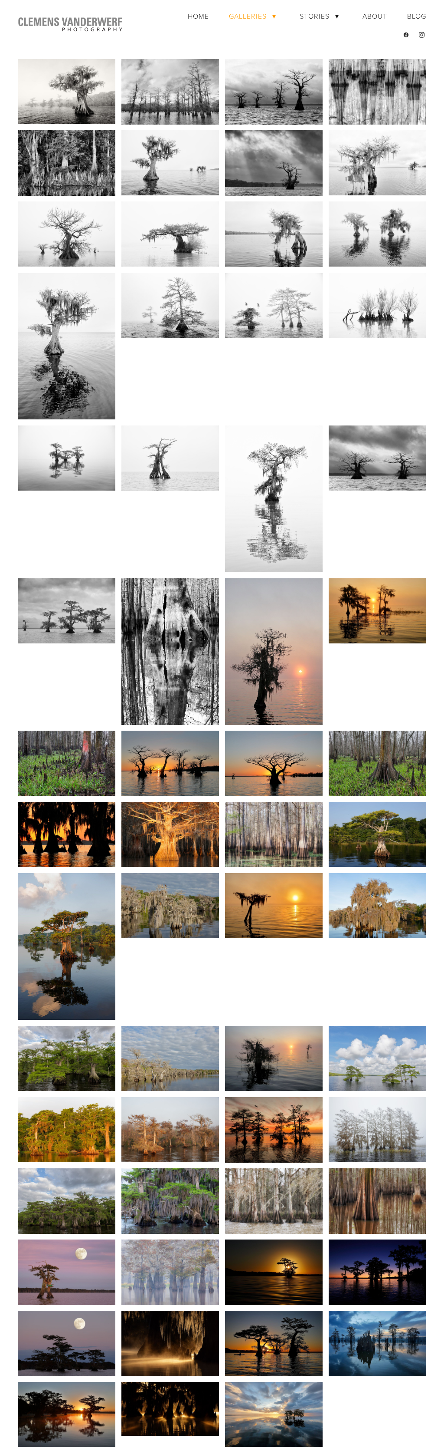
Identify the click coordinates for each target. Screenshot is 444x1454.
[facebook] (406, 34)
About (374, 16)
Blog (416, 16)
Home (198, 16)
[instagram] (422, 34)
